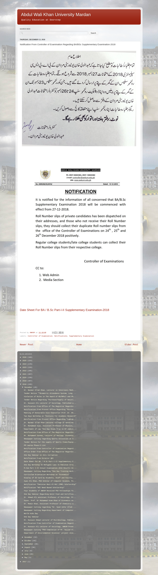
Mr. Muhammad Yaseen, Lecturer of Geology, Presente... (50, 436)
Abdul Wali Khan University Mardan (56, 14)
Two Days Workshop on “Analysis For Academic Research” (50, 416)
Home (79, 344)
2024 (24, 364)
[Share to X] (58, 332)
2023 (24, 367)
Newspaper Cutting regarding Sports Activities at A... (50, 439)
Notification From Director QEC (39, 458)
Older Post (131, 344)
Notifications (60, 336)
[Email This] (53, 332)
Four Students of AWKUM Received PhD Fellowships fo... (50, 491)
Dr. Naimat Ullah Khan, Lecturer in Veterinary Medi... (50, 390)
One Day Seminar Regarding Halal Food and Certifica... (50, 494)
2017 (24, 562)
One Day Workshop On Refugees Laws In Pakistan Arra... (50, 465)
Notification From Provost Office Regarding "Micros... (50, 410)
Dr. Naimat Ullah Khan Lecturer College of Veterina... (50, 423)
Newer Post (26, 344)
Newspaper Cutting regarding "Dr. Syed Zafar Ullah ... (50, 507)
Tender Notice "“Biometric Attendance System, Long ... (50, 393)
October (28, 541)
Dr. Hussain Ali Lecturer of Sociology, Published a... (50, 403)
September (29, 544)
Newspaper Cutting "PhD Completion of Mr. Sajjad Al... (50, 530)
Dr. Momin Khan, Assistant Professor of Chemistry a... (50, 504)
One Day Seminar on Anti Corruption (41, 455)
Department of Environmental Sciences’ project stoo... (50, 533)
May (26, 557)
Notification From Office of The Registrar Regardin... (50, 406)
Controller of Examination (40, 336)
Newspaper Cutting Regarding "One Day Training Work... (50, 471)
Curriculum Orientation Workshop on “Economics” (46, 475)
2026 (24, 357)
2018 (24, 384)
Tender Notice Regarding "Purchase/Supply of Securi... (50, 400)
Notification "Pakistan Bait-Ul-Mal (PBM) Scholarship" (50, 484)
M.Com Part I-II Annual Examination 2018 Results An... (50, 468)
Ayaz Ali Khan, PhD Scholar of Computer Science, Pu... (50, 481)
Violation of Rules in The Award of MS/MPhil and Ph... (50, 397)
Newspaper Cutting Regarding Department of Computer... (50, 510)
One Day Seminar (31, 517)
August (27, 547)
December (28, 387)
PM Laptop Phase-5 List (35, 445)
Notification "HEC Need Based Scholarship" (44, 488)
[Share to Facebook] (60, 332)
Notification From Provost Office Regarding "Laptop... (50, 419)
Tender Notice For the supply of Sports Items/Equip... (50, 442)
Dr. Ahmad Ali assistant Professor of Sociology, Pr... (50, 497)
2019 (24, 381)
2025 (24, 361)
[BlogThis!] (55, 332)
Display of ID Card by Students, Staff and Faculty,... (50, 478)
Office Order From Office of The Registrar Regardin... (50, 452)
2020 (24, 378)
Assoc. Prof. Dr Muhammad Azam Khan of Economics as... (50, 501)
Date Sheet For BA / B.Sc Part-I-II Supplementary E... (50, 461)
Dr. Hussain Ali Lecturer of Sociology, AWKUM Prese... (50, 527)
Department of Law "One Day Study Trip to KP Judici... (50, 429)
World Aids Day (31, 513)
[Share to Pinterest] (62, 332)
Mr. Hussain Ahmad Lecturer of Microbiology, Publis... (50, 520)
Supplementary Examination (81, 336)
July (26, 551)
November (28, 537)
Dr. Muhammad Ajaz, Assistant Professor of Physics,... (50, 426)
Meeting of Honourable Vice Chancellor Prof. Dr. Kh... (50, 413)
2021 (24, 374)
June (26, 554)
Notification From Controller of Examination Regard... (50, 449)
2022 (24, 371)
